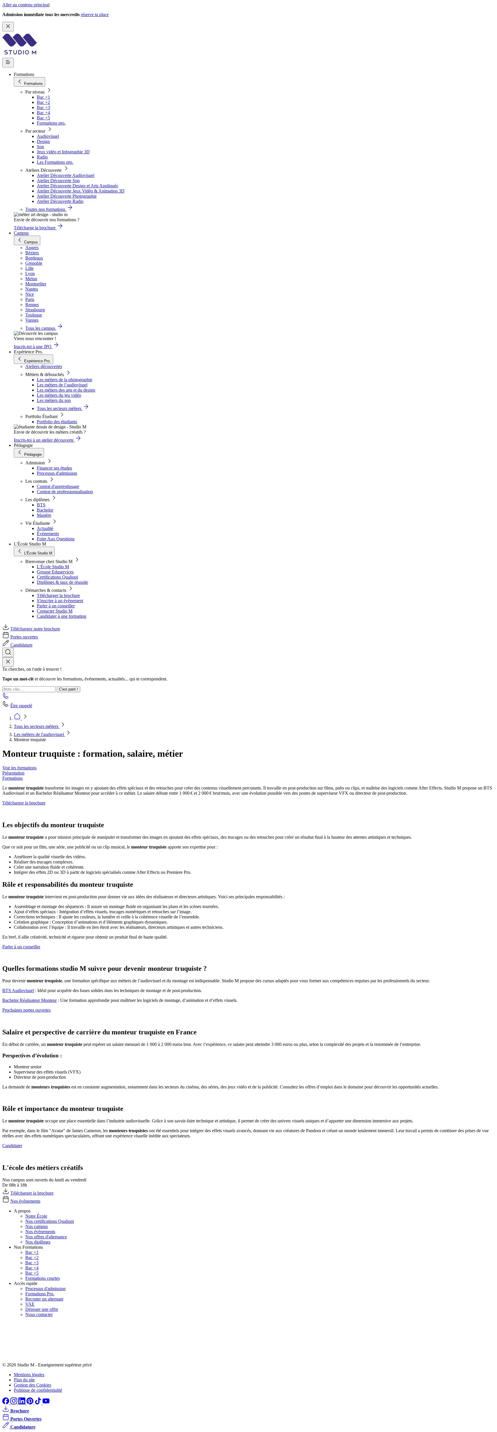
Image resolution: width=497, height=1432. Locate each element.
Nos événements (25, 1201)
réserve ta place (95, 14)
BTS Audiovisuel (18, 990)
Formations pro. (51, 123)
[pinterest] (30, 1402)
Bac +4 (43, 112)
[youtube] (46, 1402)
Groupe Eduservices (55, 571)
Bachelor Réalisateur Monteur (29, 1000)
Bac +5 (43, 117)
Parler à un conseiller (56, 605)
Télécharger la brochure (58, 595)
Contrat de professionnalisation (65, 491)
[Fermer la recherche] (8, 662)
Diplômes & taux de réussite (62, 582)
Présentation (13, 773)
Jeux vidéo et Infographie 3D (63, 151)
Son (40, 146)
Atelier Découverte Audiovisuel (65, 175)
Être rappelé (21, 705)
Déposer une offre (41, 1309)
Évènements (48, 533)
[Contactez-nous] (5, 697)
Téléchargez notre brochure (35, 628)
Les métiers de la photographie (64, 379)
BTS (41, 504)
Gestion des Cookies (32, 1385)
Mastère (44, 515)
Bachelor (45, 510)
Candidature (21, 644)
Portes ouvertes (24, 636)
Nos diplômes (37, 1242)
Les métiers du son (54, 400)
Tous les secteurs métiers (37, 726)
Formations (12, 778)
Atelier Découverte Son (58, 180)
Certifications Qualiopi (57, 577)
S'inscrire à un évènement (60, 600)
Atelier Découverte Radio (60, 201)
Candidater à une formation (61, 616)
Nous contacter (39, 1314)
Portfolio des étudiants (57, 421)
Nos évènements (40, 1231)
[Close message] (8, 26)
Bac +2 (43, 102)
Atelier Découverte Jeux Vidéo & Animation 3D (81, 190)
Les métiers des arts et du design (66, 390)
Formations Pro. (39, 1293)
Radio (42, 157)
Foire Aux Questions (55, 538)
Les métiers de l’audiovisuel (62, 384)
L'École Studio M (53, 566)
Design (43, 141)
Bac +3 (43, 107)
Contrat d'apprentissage (58, 486)
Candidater (12, 1145)
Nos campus (36, 1226)
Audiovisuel (48, 136)
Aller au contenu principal (25, 4)
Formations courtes (42, 1278)
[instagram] (14, 1402)
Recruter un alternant (44, 1298)
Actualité (45, 528)
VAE (30, 1304)
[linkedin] (22, 1402)
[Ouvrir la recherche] (8, 652)
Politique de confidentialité (38, 1390)
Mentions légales (29, 1374)
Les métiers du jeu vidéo (59, 395)
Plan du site (24, 1379)
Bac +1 (43, 97)
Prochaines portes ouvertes (26, 1010)
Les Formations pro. (55, 162)
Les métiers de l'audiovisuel (39, 734)
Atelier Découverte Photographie (67, 196)
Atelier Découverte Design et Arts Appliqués (77, 185)
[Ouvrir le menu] (8, 62)
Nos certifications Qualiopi (49, 1221)
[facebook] (6, 1402)
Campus (21, 232)
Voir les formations (19, 767)
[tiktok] (39, 1402)
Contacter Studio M (54, 611)
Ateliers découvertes (43, 366)
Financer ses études (54, 468)
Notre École (36, 1216)
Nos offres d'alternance (46, 1236)
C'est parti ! (68, 689)
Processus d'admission (57, 473)
